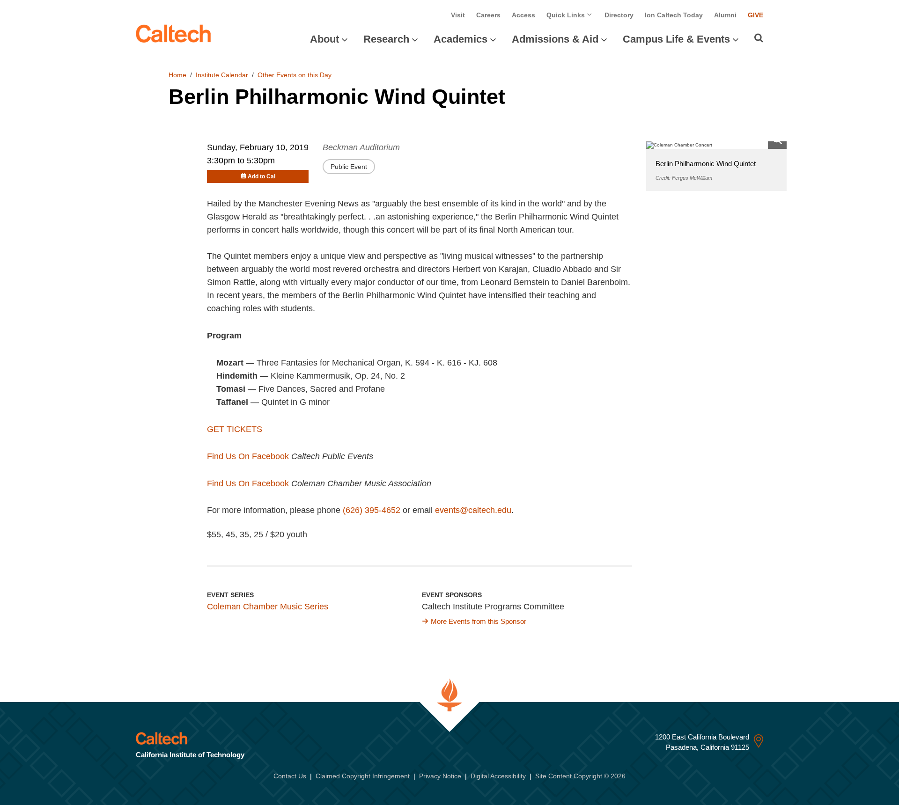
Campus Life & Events (676, 39)
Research (386, 39)
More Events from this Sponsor (478, 621)
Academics (460, 39)
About (324, 39)
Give (755, 15)
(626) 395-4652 (371, 510)
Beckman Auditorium (361, 147)
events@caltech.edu (473, 510)
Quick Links (566, 15)
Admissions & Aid (555, 39)
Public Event (349, 166)
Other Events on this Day (295, 75)
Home (177, 75)
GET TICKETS (234, 429)
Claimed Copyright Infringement (363, 776)
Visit (458, 15)
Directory (619, 15)
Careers (488, 15)
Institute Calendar (222, 75)
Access (523, 15)
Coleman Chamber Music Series (267, 606)
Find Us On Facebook (248, 456)
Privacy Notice (440, 776)
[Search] (758, 38)
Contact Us (289, 776)
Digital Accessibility (498, 776)
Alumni (725, 15)
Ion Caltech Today (674, 15)
